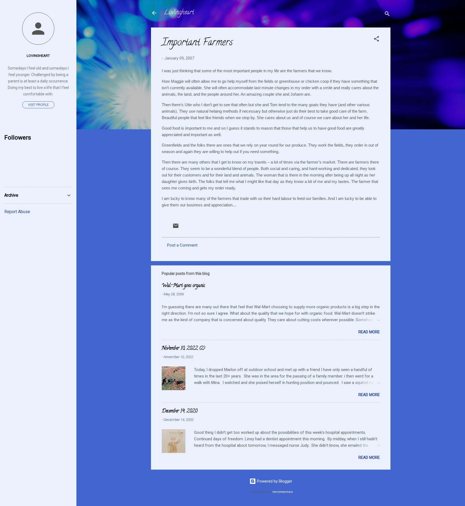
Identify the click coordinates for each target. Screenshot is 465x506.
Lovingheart (179, 13)
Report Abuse (17, 211)
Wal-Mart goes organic (183, 286)
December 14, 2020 (179, 411)
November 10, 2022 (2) (183, 348)
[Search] (387, 14)
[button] (376, 40)
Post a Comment (182, 245)
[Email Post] (175, 227)
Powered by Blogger (274, 481)
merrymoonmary (282, 492)
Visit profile (38, 105)
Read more (369, 332)
